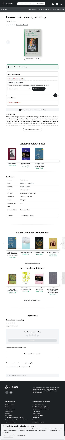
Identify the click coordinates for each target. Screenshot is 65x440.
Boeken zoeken (9, 407)
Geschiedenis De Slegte (38, 404)
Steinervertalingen (25, 186)
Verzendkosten (36, 413)
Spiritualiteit (24, 215)
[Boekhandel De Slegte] (7, 3)
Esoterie (31, 215)
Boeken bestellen (10, 404)
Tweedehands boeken (32, 9)
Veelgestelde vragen (37, 392)
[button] (3, 243)
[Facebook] (7, 392)
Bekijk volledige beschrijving (31, 129)
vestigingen (42, 389)
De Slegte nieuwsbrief (38, 422)
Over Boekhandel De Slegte (41, 401)
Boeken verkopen (10, 409)
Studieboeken (60, 9)
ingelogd (29, 363)
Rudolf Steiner (10, 21)
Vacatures (35, 420)
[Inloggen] (53, 4)
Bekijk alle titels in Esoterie (32, 263)
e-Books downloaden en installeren (14, 417)
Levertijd (7, 413)
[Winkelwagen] (57, 4)
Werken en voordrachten (39, 109)
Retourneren (8, 415)
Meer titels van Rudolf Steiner (32, 300)
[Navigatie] (61, 4)
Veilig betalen (36, 411)
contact (37, 387)
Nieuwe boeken (43, 9)
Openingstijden (9, 411)
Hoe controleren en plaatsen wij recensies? (18, 366)
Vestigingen (35, 417)
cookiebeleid (6, 432)
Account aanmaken (10, 422)
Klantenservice (10, 401)
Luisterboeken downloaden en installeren (16, 420)
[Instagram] (11, 392)
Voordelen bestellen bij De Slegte (41, 407)
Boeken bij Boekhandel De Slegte (41, 409)
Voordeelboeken (52, 9)
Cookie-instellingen (21, 435)
